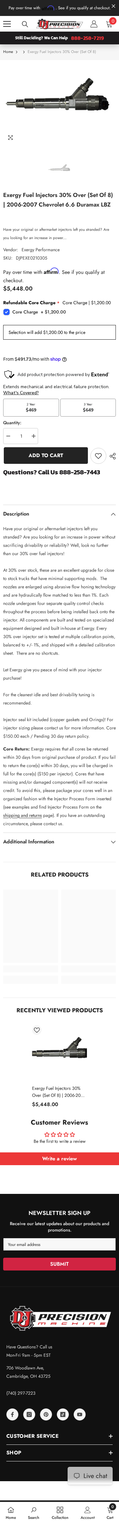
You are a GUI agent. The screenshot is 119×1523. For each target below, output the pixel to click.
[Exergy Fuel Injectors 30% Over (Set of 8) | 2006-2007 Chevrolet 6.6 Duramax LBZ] (59, 1053)
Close (113, 6)
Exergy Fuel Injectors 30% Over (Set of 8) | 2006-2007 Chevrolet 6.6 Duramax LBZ (58, 1092)
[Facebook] (12, 1414)
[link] (30, 968)
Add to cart (45, 455)
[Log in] (93, 23)
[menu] (7, 24)
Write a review (59, 1158)
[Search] (25, 24)
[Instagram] (29, 1414)
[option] (59, 102)
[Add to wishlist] (98, 456)
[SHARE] (111, 456)
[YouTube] (80, 1414)
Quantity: (12, 422)
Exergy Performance (41, 249)
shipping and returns (22, 815)
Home (8, 52)
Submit (59, 1264)
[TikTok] (63, 1414)
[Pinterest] (46, 1414)
